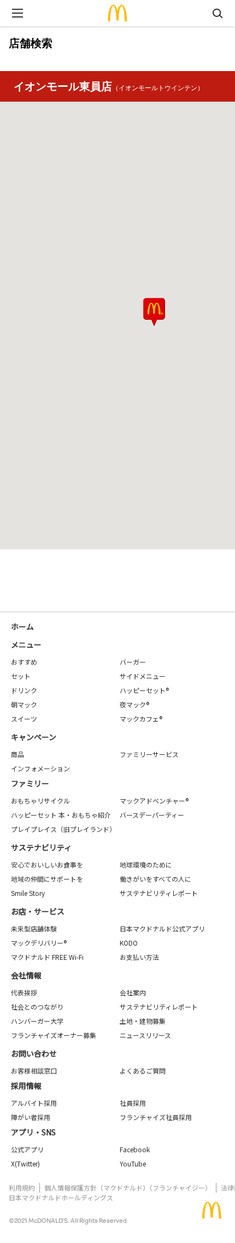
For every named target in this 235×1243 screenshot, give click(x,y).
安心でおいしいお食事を (47, 864)
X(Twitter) (25, 1163)
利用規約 (22, 1187)
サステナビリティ (41, 847)
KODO (129, 942)
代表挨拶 (24, 992)
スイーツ (24, 718)
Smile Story (28, 893)
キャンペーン (33, 736)
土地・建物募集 (143, 1020)
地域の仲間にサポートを (47, 878)
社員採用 (133, 1102)
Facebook (135, 1149)
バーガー (133, 661)
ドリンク (24, 690)
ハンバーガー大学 (37, 1020)
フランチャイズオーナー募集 (53, 1035)
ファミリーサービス (149, 754)
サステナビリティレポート (159, 893)
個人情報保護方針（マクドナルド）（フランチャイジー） (128, 1187)
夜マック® (134, 704)
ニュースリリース (145, 1035)
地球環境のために (146, 864)
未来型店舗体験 (34, 928)
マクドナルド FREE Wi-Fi (47, 956)
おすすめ (24, 661)
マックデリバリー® (39, 942)
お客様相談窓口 (34, 1070)
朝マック (24, 704)
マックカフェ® (141, 718)
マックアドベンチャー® (154, 800)
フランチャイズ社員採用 (156, 1117)
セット (21, 676)
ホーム (22, 626)
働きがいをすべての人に (155, 878)
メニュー (26, 644)
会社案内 (133, 992)
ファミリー (30, 783)
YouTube (133, 1163)
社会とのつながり (37, 1006)
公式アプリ (27, 1149)
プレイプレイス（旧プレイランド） (63, 829)
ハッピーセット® (144, 690)
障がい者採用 (30, 1117)
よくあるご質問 (143, 1070)
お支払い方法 (139, 956)
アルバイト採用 (34, 1102)
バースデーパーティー (152, 814)
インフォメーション (40, 768)
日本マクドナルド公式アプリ (162, 928)
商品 (17, 754)
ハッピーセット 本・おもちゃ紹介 (61, 814)
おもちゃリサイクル (40, 800)
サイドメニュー (143, 676)
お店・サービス (37, 911)
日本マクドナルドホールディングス (61, 1197)
